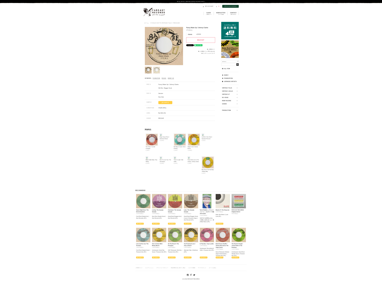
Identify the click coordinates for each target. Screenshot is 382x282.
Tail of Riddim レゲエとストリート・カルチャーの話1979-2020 (207, 211)
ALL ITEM (227, 69)
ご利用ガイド (211, 49)
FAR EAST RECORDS (231, 6)
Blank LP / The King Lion (222, 210)
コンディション (149, 267)
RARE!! (226, 75)
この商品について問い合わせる (207, 51)
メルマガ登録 (191, 267)
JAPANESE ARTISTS (230, 81)
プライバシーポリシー (162, 267)
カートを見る (212, 267)
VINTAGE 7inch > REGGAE (170, 23)
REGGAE (164, 78)
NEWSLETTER (220, 13)
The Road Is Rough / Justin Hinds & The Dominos (237, 245)
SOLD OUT (156, 23)
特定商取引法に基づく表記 (178, 267)
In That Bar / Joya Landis (207, 244)
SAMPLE (166, 102)
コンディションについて (209, 53)
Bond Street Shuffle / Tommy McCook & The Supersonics (222, 245)
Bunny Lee (171, 78)
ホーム (146, 23)
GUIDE (209, 13)
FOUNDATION (228, 78)
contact (233, 13)
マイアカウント (202, 267)
